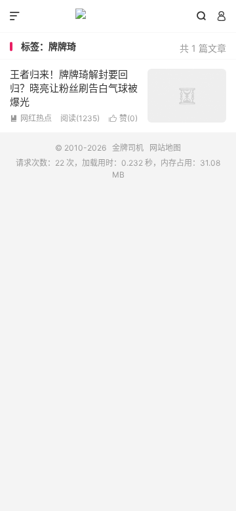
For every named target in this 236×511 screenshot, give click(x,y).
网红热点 (31, 118)
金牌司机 (118, 16)
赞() (123, 118)
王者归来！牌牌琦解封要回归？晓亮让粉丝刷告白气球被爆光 (74, 88)
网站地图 (165, 148)
